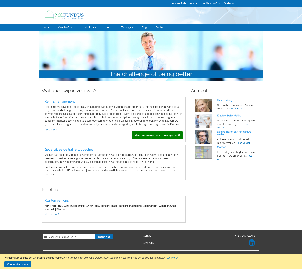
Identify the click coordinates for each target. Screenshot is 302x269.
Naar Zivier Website (185, 3)
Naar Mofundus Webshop (220, 3)
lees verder (235, 108)
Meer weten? (52, 214)
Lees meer (172, 257)
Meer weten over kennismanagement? (157, 135)
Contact (147, 235)
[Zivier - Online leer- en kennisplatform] (64, 14)
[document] (151, 261)
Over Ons (148, 242)
